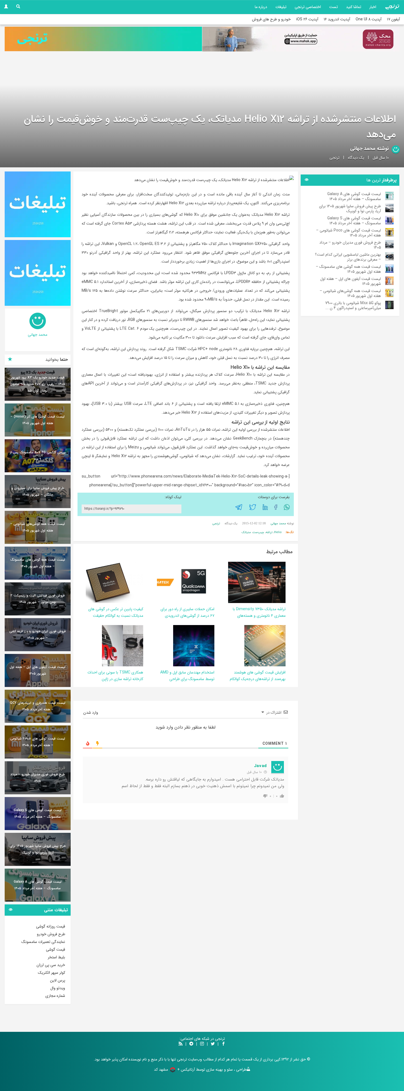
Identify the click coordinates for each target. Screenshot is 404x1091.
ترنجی (334, 158)
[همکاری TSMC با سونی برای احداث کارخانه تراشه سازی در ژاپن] (122, 645)
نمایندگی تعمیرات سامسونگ (43, 942)
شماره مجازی (55, 996)
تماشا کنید (353, 7)
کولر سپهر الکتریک (51, 973)
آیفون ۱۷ (393, 19)
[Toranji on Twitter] (213, 1044)
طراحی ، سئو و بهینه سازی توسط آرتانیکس (214, 1070)
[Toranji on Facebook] (223, 1044)
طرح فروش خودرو (51, 934)
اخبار (372, 7)
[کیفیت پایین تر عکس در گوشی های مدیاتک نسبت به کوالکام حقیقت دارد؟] (106, 582)
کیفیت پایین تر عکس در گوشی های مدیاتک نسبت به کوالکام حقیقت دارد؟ (115, 615)
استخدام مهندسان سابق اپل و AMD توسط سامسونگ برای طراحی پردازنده (187, 679)
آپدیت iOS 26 (307, 19)
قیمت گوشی (55, 950)
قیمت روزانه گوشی (50, 926)
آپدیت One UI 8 (368, 19)
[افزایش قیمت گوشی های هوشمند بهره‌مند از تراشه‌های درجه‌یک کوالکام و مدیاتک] (265, 645)
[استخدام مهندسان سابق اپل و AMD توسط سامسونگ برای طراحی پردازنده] (193, 645)
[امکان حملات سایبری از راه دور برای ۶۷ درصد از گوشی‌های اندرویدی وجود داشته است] (177, 582)
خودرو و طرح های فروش (271, 19)
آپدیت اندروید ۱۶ (337, 19)
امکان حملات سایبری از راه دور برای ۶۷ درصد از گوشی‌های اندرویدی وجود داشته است (187, 615)
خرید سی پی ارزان (51, 965)
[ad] (37, 204)
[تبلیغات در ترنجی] (103, 39)
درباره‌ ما (261, 7)
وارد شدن (91, 713)
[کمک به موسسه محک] (300, 39)
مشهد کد (161, 1070)
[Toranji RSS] (180, 1044)
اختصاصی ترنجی (308, 7)
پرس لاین (57, 980)
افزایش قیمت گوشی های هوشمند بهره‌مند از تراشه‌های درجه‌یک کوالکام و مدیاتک (258, 679)
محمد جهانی (362, 148)
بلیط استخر (56, 957)
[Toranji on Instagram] (201, 1044)
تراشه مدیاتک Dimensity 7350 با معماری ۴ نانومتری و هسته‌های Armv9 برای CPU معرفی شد (259, 615)
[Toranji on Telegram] (191, 1044)
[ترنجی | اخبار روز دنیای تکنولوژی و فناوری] (392, 7)
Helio (278, 532)
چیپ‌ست (258, 532)
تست (333, 7)
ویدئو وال (57, 988)
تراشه (269, 532)
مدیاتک (246, 532)
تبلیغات (280, 7)
